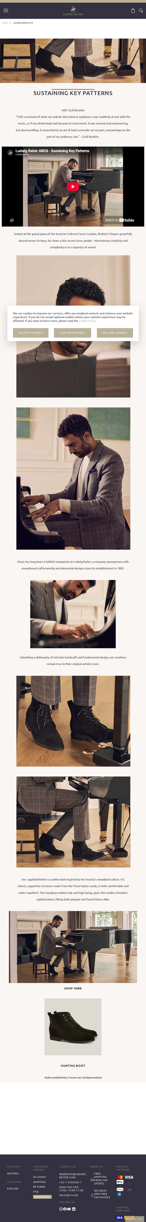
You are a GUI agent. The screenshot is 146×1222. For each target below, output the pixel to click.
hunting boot (73, 1065)
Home (5, 22)
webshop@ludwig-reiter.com (73, 1175)
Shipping (39, 1181)
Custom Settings (72, 332)
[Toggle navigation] (6, 11)
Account (39, 1176)
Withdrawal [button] (42, 1196)
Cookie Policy (87, 320)
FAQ (36, 1191)
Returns (39, 1186)
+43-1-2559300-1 (70, 1182)
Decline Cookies (115, 332)
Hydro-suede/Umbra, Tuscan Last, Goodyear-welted (73, 1077)
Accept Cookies (31, 332)
